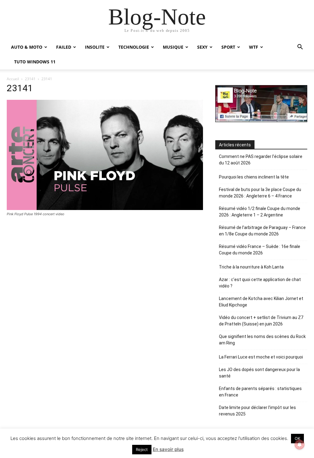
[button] (300, 48)
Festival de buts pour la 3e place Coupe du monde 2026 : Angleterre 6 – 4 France (260, 192)
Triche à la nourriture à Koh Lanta (251, 267)
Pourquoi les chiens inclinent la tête (254, 177)
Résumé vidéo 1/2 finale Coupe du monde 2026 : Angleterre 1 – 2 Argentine (259, 211)
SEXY (202, 47)
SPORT (228, 47)
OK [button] (297, 438)
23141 (30, 78)
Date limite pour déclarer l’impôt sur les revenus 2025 (257, 410)
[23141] (105, 208)
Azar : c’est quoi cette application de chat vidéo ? (260, 282)
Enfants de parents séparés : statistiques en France (260, 391)
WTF (253, 47)
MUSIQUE (173, 47)
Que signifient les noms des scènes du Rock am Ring (262, 339)
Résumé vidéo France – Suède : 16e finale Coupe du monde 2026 (259, 249)
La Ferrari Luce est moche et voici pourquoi (261, 357)
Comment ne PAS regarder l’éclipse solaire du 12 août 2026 (260, 159)
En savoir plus (168, 449)
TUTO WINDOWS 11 (35, 62)
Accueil (13, 78)
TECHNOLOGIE (133, 47)
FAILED (63, 47)
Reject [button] (142, 449)
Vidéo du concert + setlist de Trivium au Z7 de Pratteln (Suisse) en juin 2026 (261, 320)
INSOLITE (95, 47)
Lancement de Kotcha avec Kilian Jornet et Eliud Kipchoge (261, 301)
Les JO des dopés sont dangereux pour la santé (259, 372)
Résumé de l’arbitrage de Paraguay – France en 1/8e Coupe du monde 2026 (262, 230)
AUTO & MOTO (26, 47)
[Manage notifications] (299, 444)
